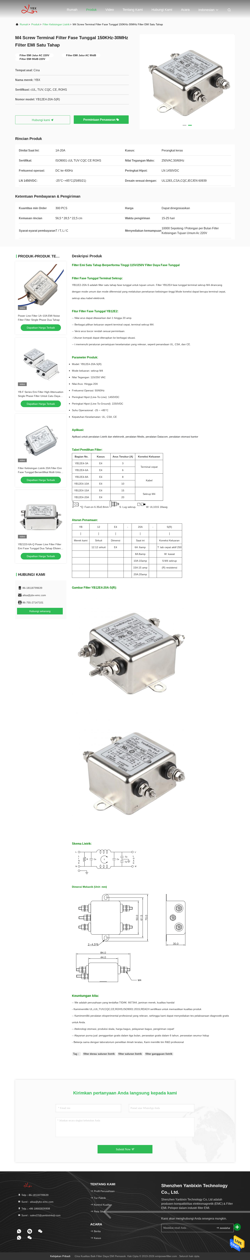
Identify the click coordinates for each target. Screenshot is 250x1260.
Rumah (72, 10)
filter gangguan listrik (158, 1053)
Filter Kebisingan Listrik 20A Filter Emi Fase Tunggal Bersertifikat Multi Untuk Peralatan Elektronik (40, 472)
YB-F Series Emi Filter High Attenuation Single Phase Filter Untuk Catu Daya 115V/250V (40, 395)
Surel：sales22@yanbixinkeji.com (41, 1215)
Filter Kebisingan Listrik (56, 24)
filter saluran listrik (130, 1053)
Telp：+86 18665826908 (35, 1208)
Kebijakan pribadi (60, 1256)
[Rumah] (30, 9)
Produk (91, 10)
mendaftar (224, 1228)
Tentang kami (133, 10)
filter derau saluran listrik (99, 1053)
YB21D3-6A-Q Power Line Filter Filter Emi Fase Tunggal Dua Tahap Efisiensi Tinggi (40, 548)
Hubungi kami (162, 10)
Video (109, 10)
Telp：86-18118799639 (34, 1195)
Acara (185, 10)
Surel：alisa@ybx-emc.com (37, 1201)
